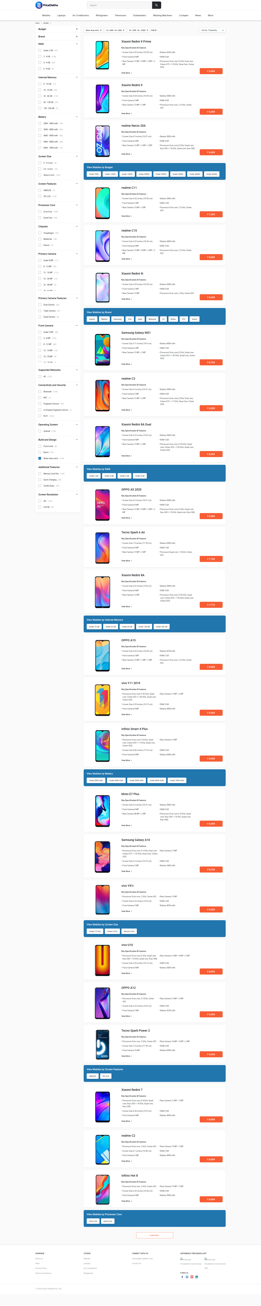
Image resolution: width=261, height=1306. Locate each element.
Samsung (118, 319)
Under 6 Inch (112, 931)
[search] (156, 5)
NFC (47, 397)
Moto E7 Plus (130, 794)
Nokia (173, 319)
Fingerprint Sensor (54, 403)
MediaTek (50, 239)
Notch (48, 452)
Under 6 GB (124, 476)
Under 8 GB (139, 476)
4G (48, 376)
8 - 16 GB (50, 83)
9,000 (211, 909)
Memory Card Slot (54, 473)
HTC (184, 319)
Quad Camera (51, 316)
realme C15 (129, 230)
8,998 (211, 1119)
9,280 (211, 408)
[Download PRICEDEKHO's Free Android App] (215, 1264)
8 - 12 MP (50, 266)
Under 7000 (94, 174)
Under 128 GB (144, 626)
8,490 (211, 454)
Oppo (140, 319)
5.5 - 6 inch (51, 169)
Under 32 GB (111, 626)
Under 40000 (195, 174)
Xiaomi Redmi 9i (132, 273)
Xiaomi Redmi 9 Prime (136, 41)
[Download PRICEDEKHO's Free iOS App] (190, 1262)
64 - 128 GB (51, 102)
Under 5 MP (51, 332)
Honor (194, 319)
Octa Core (93, 1221)
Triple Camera (52, 310)
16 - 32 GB (50, 90)
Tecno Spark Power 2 (135, 1030)
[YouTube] (192, 1277)
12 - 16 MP (51, 272)
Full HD (48, 507)
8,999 (211, 1159)
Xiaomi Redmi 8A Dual (136, 424)
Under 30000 (178, 174)
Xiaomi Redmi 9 (131, 85)
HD (48, 501)
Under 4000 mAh (116, 780)
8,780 (211, 362)
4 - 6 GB (49, 62)
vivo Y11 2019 (130, 683)
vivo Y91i (127, 886)
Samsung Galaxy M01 (136, 333)
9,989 (211, 516)
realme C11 (129, 188)
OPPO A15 (128, 640)
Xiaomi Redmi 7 (131, 1090)
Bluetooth (51, 391)
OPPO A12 (128, 988)
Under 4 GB (109, 476)
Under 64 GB (127, 626)
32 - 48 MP (50, 284)
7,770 (211, 604)
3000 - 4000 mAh (53, 129)
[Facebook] (182, 1277)
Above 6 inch (129, 931)
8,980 (211, 257)
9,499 (211, 111)
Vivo (130, 319)
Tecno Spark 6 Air (133, 532)
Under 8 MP (51, 260)
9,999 (211, 71)
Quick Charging (52, 479)
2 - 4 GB (50, 56)
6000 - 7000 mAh (53, 147)
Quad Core (107, 1221)
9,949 (211, 1054)
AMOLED (92, 1076)
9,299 (211, 297)
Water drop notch (54, 458)
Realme (104, 319)
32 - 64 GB (51, 96)
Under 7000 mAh (177, 780)
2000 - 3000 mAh (53, 123)
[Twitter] (187, 1277)
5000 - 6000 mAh (53, 141)
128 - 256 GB (51, 108)
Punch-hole (50, 446)
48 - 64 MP (50, 290)
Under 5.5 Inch (95, 931)
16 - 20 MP (50, 278)
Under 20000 (144, 174)
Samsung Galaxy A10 (135, 840)
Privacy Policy (41, 1268)
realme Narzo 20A (133, 126)
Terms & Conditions (43, 1273)
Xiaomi (92, 319)
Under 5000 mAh (136, 780)
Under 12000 (110, 174)
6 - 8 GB (49, 68)
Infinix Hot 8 (129, 1175)
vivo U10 (127, 945)
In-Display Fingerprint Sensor (58, 409)
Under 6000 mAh (157, 780)
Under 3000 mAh (96, 780)
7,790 (211, 558)
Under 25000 (161, 174)
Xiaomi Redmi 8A (132, 575)
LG (163, 319)
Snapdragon (51, 233)
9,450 (211, 712)
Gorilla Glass (51, 485)
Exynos (48, 245)
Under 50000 (211, 174)
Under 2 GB (93, 476)
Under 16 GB (94, 626)
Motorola (152, 319)
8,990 (211, 971)
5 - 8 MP (50, 338)
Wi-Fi (49, 416)
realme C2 (128, 1135)
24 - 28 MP (50, 362)
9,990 (211, 1014)
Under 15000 (127, 174)
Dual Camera (51, 304)
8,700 (211, 869)
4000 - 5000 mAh (53, 135)
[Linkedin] (196, 1277)
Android (50, 431)
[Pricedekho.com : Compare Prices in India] (48, 5)
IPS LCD (106, 1076)
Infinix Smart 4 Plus (134, 729)
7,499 (211, 214)
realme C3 (128, 378)
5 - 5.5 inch (50, 162)
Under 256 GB (161, 626)
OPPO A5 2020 (131, 489)
